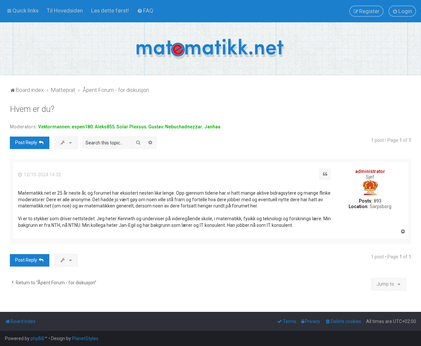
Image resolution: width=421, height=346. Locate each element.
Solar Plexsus (131, 126)
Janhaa (212, 126)
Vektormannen (54, 126)
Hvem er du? (32, 109)
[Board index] (210, 49)
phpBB (37, 338)
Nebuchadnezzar (183, 126)
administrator (370, 171)
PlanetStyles (85, 338)
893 (378, 201)
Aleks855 (104, 126)
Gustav (155, 126)
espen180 (82, 126)
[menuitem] (65, 10)
